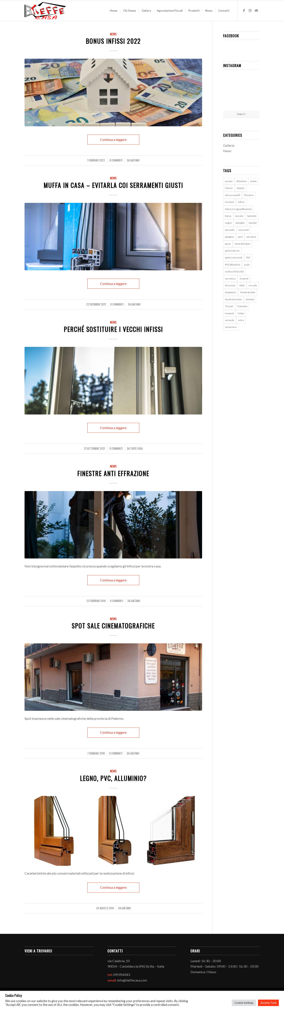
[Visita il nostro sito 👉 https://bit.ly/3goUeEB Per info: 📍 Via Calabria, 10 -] (229, 104)
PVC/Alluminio (232, 264)
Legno (228, 222)
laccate (239, 216)
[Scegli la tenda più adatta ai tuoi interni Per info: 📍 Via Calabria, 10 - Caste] (253, 104)
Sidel (242, 285)
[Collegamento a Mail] (256, 10)
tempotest (230, 292)
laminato (251, 216)
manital (253, 222)
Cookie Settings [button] (243, 1002)
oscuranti (243, 229)
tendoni (250, 299)
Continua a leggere (113, 139)
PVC (248, 257)
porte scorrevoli (233, 257)
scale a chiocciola (234, 271)
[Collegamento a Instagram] (250, 10)
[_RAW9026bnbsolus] (113, 380)
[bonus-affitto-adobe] (113, 92)
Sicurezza (230, 285)
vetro (241, 320)
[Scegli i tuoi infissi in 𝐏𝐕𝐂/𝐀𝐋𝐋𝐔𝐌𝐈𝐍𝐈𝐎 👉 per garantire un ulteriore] (253, 78)
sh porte (244, 278)
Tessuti (229, 306)
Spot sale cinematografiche (113, 625)
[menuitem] (113, 10)
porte (228, 243)
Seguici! (241, 113)
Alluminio (241, 181)
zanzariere (231, 327)
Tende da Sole (247, 292)
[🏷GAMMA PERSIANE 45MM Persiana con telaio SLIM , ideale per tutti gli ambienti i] (253, 91)
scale (247, 264)
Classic (229, 188)
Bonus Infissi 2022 (113, 41)
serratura (230, 278)
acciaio (228, 181)
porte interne (232, 250)
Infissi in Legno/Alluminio (238, 209)
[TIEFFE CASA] (45, 10)
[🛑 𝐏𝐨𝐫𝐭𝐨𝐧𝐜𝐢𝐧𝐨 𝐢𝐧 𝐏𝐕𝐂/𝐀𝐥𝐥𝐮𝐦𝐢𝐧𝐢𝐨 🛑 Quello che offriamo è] (241, 78)
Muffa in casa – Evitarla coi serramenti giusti (113, 185)
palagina (229, 236)
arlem (253, 181)
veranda (229, 320)
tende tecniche (233, 299)
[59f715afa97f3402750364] (113, 524)
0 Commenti (116, 160)
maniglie (240, 222)
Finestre (248, 195)
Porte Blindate (242, 243)
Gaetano (135, 160)
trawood (229, 313)
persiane (251, 236)
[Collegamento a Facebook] (244, 10)
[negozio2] (113, 677)
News (113, 34)
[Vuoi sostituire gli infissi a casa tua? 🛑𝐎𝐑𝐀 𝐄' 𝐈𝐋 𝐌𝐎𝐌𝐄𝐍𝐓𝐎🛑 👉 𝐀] (241, 91)
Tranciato (242, 306)
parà (240, 236)
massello (230, 229)
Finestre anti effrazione (113, 473)
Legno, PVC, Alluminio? (113, 778)
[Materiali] (113, 831)
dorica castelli (232, 195)
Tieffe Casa (136, 448)
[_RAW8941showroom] (113, 236)
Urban (241, 313)
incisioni (229, 202)
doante (240, 188)
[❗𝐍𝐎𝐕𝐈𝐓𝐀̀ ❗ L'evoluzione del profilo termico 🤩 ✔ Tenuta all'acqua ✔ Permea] (229, 91)
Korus (228, 216)
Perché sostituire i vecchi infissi (113, 329)
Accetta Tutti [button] (268, 1002)
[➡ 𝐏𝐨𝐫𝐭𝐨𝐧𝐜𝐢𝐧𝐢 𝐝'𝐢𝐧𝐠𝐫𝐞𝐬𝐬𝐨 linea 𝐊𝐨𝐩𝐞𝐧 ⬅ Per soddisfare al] (229, 78)
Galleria (228, 145)
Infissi (241, 202)
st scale (253, 285)
